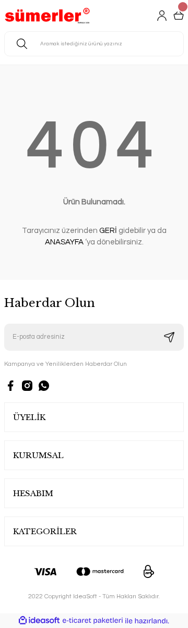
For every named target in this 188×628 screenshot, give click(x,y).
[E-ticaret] (92, 621)
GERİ (108, 231)
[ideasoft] (39, 620)
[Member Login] (162, 15)
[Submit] (169, 337)
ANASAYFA (64, 242)
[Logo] (47, 15)
